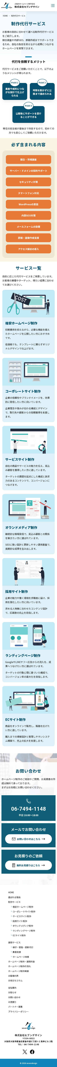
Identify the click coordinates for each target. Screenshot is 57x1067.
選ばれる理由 (14, 897)
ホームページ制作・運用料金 (21, 961)
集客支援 (17, 951)
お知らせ (12, 992)
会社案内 (12, 987)
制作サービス (14, 901)
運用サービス (14, 942)
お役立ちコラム (15, 980)
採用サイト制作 (20, 921)
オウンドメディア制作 (23, 925)
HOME (11, 892)
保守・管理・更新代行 (23, 947)
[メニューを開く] (53, 5)
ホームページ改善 (21, 956)
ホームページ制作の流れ (19, 966)
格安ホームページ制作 (23, 906)
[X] (25, 1052)
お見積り (12, 1001)
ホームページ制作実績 (18, 971)
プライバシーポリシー (18, 1011)
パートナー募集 (15, 1006)
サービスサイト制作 (22, 916)
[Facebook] (32, 1052)
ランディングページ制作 (24, 930)
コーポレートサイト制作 (24, 911)
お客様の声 (13, 975)
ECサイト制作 (19, 935)
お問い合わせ (14, 997)
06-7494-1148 (28, 809)
